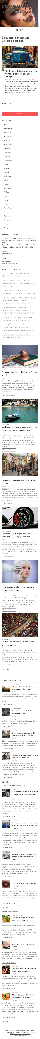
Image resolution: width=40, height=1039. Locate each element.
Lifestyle (7, 172)
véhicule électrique (8, 337)
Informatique (8, 160)
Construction (8, 144)
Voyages (7, 228)
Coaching (7, 140)
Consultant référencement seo (15, 1032)
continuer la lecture (9, 816)
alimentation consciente (22, 273)
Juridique (7, 168)
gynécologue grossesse (10, 300)
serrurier (29, 324)
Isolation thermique (27, 303)
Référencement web (16, 1034)
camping (26, 280)
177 (7, 782)
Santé (6, 196)
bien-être (18, 277)
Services (6, 200)
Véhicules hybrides (8, 334)
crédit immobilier (8, 287)
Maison (6, 184)
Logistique (7, 176)
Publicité (7, 192)
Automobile (31, 79)
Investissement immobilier (11, 303)
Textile (6, 212)
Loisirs (6, 180)
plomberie (6, 317)
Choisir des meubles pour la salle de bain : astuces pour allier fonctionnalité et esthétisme (25, 856)
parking (32, 314)
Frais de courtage (29, 293)
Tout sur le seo (26, 1034)
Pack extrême (31, 1030)
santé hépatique (8, 324)
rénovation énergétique (10, 320)
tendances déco (8, 327)
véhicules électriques (23, 334)
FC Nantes (19, 293)
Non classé (7, 188)
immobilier (23, 300)
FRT (25, 1035)
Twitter (4, 258)
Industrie (7, 156)
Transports (7, 220)
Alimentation (8, 128)
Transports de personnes (12, 224)
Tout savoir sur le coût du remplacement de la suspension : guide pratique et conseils (25, 794)
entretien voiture (8, 293)
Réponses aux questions (10, 263)
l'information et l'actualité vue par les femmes (20, 9)
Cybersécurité (7, 290)
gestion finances (30, 297)
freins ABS (6, 297)
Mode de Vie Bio (8, 314)
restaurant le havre (29, 317)
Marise (13, 79)
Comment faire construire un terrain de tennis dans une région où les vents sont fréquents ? (25, 825)
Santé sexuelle (19, 324)
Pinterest (5, 256)
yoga (18, 337)
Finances (7, 148)
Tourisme (7, 216)
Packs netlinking (29, 1032)
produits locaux (16, 317)
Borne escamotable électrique (12, 280)
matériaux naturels (22, 310)
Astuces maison (8, 277)
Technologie (8, 208)
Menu (21, 30)
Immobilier (7, 152)
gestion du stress (17, 297)
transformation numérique (11, 330)
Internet (6, 164)
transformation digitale (22, 327)
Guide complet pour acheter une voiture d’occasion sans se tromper (21, 74)
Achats (6, 124)
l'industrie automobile (9, 307)
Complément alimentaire (26, 283)
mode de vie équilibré (21, 314)
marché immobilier (8, 310)
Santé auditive (24, 320)
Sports (6, 204)
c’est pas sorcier (7, 261)
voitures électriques (27, 330)
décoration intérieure (20, 290)
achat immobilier (8, 273)
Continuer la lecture (9, 395)
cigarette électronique (10, 283)
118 (7, 669)
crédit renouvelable (21, 287)
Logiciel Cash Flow (24, 307)
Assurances (7, 132)
